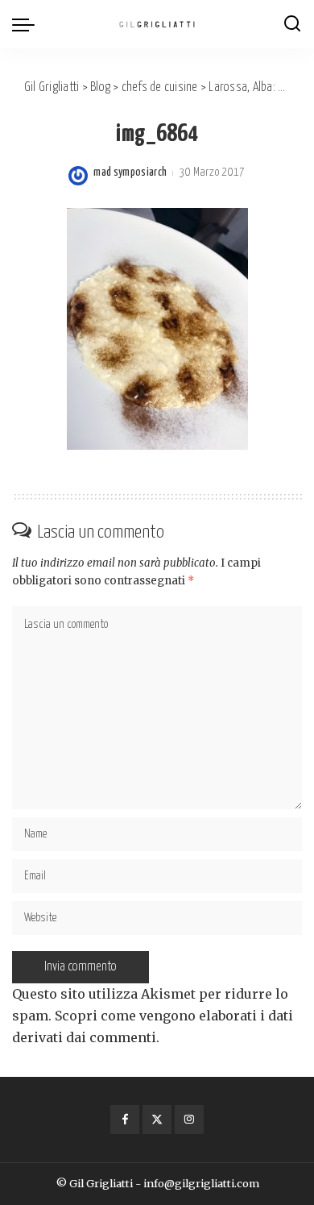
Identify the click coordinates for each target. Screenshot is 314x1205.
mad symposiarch (130, 172)
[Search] (292, 24)
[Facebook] (124, 1119)
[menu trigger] (27, 24)
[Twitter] (157, 1119)
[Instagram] (189, 1119)
